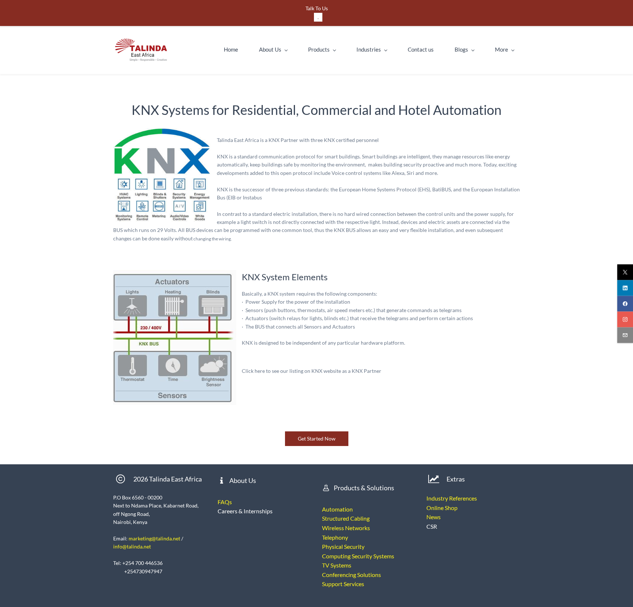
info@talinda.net (132, 546)
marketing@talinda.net (154, 538)
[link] (162, 132)
